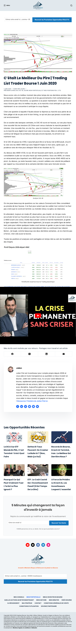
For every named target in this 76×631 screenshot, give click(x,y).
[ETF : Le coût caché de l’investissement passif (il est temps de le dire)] (38, 470)
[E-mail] (63, 354)
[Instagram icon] (33, 406)
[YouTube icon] (37, 406)
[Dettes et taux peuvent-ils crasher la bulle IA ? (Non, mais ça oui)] (38, 437)
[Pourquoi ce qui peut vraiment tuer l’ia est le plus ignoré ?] (14, 470)
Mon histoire (41, 600)
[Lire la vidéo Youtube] (38, 315)
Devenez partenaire (49, 606)
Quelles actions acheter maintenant (19, 600)
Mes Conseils (19, 597)
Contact (38, 603)
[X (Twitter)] (29, 354)
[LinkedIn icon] (21, 406)
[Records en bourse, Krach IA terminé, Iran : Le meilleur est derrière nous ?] (61, 437)
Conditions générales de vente (56, 603)
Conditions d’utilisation (29, 606)
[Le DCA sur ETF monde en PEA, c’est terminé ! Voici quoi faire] (14, 437)
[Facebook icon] (17, 406)
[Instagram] (48, 545)
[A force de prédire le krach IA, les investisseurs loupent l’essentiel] (61, 470)
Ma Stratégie (27, 603)
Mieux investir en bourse (52, 597)
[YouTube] (27, 545)
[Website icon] (25, 406)
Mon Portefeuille (33, 597)
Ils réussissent (13, 603)
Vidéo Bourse (66, 600)
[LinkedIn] (46, 354)
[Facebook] (12, 354)
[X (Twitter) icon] (29, 406)
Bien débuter (54, 600)
